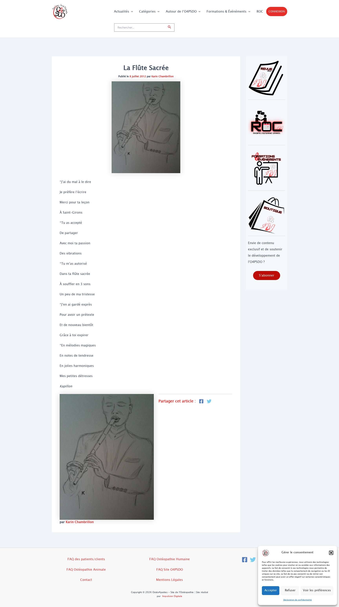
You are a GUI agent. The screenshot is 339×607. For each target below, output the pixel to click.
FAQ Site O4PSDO (169, 569)
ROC (260, 11)
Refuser (290, 590)
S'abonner (266, 275)
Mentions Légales (169, 579)
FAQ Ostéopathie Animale (86, 569)
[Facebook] (245, 560)
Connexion (277, 11)
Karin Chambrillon (162, 76)
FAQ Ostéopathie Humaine (169, 559)
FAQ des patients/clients (86, 559)
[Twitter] (253, 560)
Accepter (270, 590)
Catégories (147, 11)
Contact (86, 579)
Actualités (121, 11)
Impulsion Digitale (172, 596)
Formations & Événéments (226, 11)
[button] (331, 553)
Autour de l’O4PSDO (181, 11)
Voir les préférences (317, 590)
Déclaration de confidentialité (297, 599)
